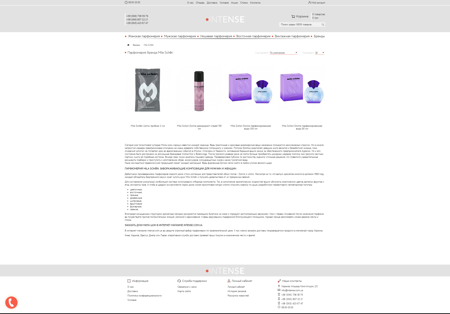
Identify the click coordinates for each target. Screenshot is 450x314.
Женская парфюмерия (144, 36)
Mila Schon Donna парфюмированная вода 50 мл (302, 127)
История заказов (237, 291)
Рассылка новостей (238, 295)
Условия (224, 2)
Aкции (234, 2)
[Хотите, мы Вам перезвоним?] (11, 302)
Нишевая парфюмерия (216, 36)
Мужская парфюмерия (180, 36)
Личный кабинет (236, 286)
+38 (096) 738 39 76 (137, 16)
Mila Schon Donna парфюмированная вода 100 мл (251, 127)
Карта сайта (184, 291)
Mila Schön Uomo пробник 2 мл (148, 125)
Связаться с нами (187, 286)
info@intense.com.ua (292, 290)
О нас (190, 2)
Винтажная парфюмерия (292, 36)
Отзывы (200, 2)
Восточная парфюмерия (253, 36)
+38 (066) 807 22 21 (137, 19)
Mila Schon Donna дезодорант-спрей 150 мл (199, 127)
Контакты (255, 2)
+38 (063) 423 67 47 (137, 23)
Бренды (319, 36)
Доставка (212, 2)
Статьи (244, 2)
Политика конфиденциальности (144, 295)
